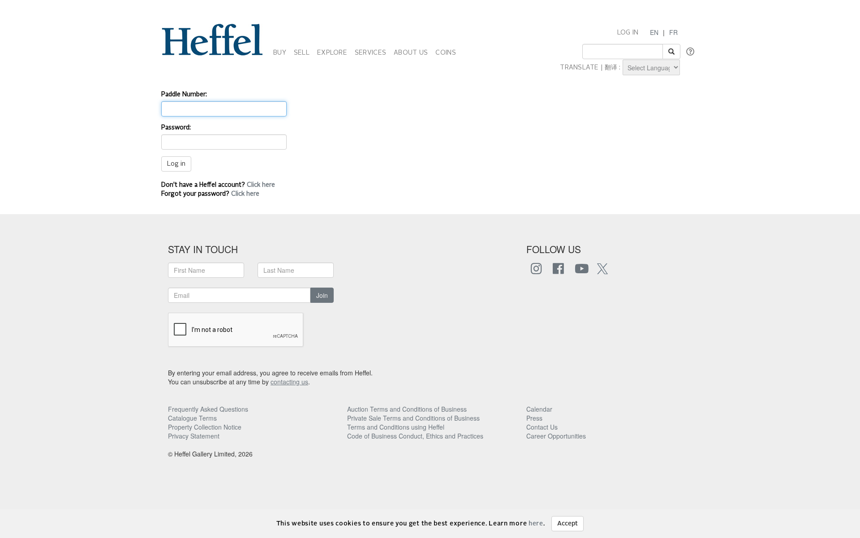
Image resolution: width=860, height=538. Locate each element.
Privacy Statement (193, 435)
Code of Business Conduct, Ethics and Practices (415, 435)
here (536, 524)
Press (534, 417)
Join (322, 295)
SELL (302, 53)
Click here (261, 185)
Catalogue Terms (192, 417)
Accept (567, 524)
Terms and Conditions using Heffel (395, 426)
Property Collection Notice (204, 426)
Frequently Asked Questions (208, 409)
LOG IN (628, 33)
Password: (176, 128)
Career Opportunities (556, 435)
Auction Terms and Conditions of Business (407, 409)
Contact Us (542, 426)
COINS (445, 53)
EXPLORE (332, 53)
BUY (279, 53)
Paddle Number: (184, 94)
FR (673, 32)
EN (654, 32)
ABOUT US (411, 53)
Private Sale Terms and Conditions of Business (413, 417)
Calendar (539, 409)
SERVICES (370, 53)
